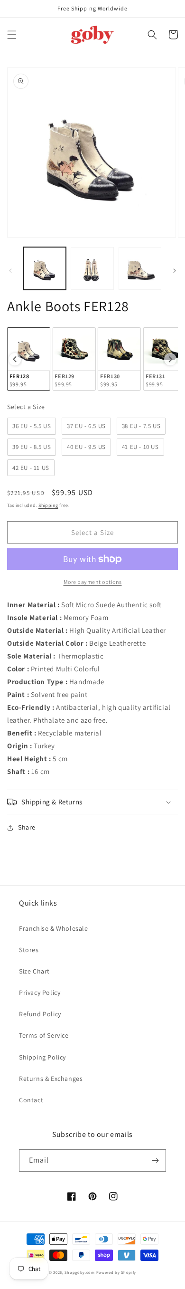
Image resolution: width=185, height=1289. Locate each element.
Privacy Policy (39, 992)
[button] (11, 34)
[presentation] (15, 359)
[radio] (28, 359)
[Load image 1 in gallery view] (44, 268)
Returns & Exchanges (51, 1078)
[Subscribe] (155, 1160)
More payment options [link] (93, 581)
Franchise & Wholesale (53, 928)
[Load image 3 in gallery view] (140, 268)
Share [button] (27, 827)
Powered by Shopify (116, 1272)
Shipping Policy (42, 1057)
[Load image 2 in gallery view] (92, 268)
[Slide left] (10, 270)
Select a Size (26, 406)
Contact (31, 1100)
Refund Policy (40, 1014)
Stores (29, 949)
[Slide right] (174, 270)
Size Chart (34, 971)
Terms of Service (44, 1035)
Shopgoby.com (79, 1272)
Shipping (48, 505)
